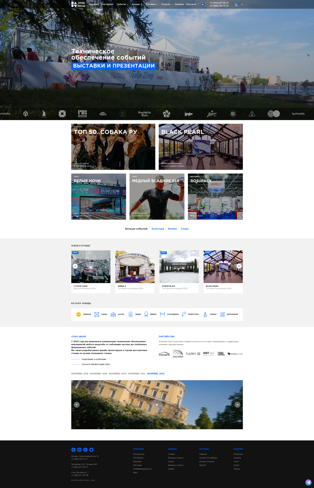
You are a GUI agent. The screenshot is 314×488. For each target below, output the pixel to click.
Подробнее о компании (94, 359)
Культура (158, 229)
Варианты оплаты (175, 465)
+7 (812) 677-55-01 (219, 3)
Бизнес (172, 229)
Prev (75, 266)
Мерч (135, 472)
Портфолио (107, 4)
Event (236, 461)
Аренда (136, 4)
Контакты (191, 4)
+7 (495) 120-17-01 (219, 6)
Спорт (185, 229)
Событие (121, 4)
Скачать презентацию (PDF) (96, 364)
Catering (237, 458)
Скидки (171, 469)
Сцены (236, 465)
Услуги (171, 461)
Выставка (150, 4)
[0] (235, 4)
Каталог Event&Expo (208, 458)
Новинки (179, 4)
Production (238, 454)
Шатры (237, 469)
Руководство (138, 454)
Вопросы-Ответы (175, 458)
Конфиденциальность (142, 469)
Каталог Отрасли (206, 461)
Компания (94, 4)
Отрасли (165, 4)
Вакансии (137, 461)
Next (238, 266)
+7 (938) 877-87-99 (79, 475)
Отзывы (171, 454)
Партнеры (137, 465)
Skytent (202, 465)
